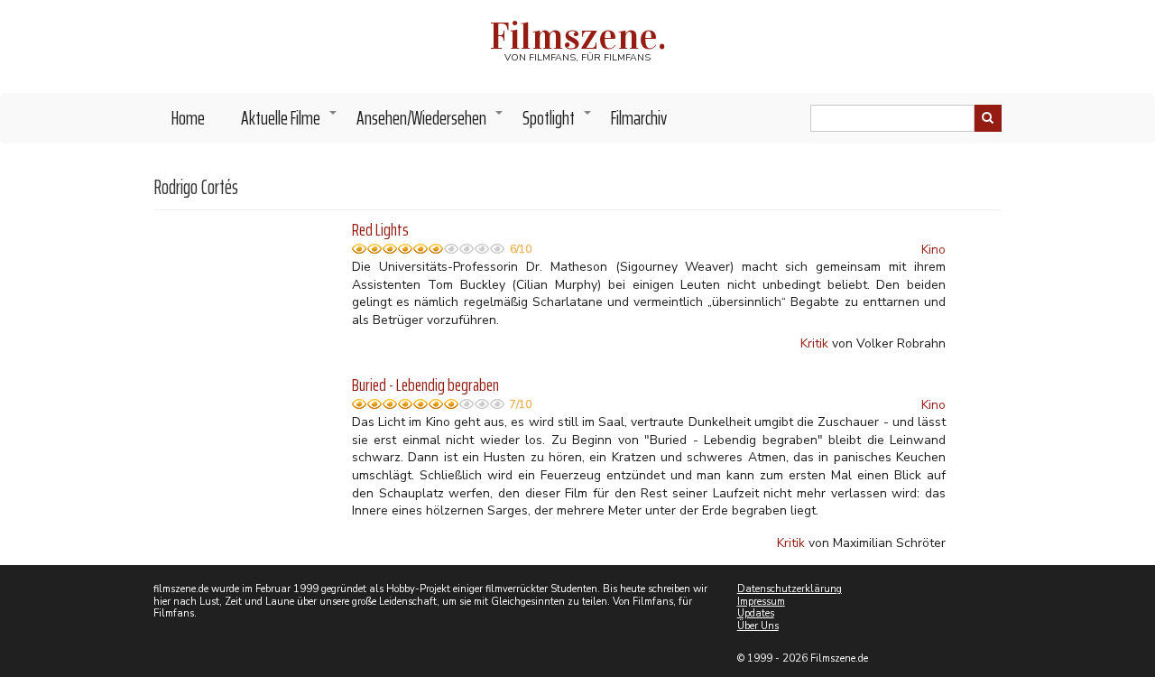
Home (188, 118)
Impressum (761, 601)
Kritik (814, 343)
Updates (755, 613)
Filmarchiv (639, 118)
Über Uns (758, 626)
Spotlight (557, 123)
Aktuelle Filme (289, 123)
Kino (933, 249)
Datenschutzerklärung (789, 589)
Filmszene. (578, 36)
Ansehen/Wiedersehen (430, 123)
